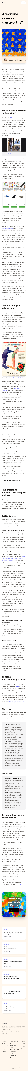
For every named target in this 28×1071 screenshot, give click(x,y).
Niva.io (19, 884)
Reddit (9, 154)
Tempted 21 (15, 377)
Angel (14, 1031)
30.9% (17, 686)
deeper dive (21, 614)
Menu (23, 2)
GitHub (7, 1031)
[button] (14, 145)
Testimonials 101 (14, 1041)
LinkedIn (10, 1031)
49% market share (7, 228)
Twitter (3, 1031)
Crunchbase (18, 1031)
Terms (7, 1033)
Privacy (3, 1033)
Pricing (4, 1051)
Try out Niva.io (14, 910)
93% (11, 118)
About (23, 1041)
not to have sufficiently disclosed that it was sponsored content (13, 558)
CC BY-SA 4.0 (20, 377)
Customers (5, 1045)
